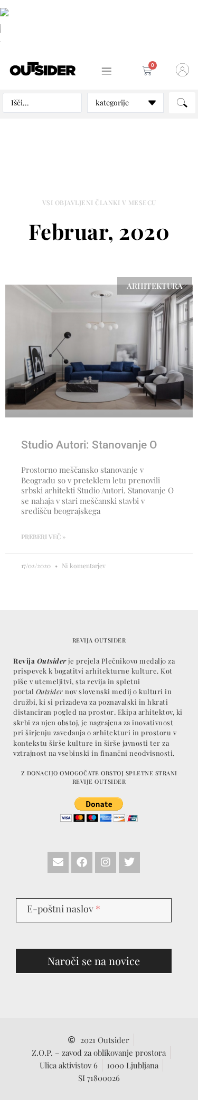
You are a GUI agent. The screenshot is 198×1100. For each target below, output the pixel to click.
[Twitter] (129, 862)
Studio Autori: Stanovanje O (89, 445)
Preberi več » (43, 536)
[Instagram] (105, 862)
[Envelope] (58, 862)
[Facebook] (81, 862)
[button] (107, 71)
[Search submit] (182, 102)
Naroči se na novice (94, 960)
